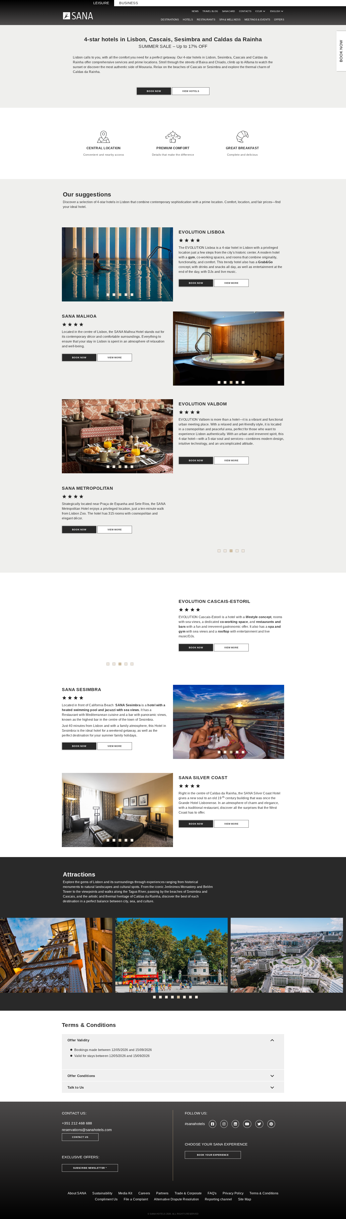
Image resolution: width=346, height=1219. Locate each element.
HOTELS (188, 19)
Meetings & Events (257, 19)
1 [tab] (108, 294)
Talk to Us (171, 1087)
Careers (144, 1193)
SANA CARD (228, 11)
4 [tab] (126, 294)
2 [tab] (114, 294)
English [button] (277, 11)
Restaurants (206, 19)
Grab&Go (265, 262)
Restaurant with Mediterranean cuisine (90, 714)
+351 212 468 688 (77, 1123)
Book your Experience (213, 1155)
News (195, 11)
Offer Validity (171, 1040)
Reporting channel (218, 1199)
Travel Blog (210, 11)
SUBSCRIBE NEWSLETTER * (90, 1168)
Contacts (245, 11)
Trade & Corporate (188, 1193)
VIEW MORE (231, 647)
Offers (279, 19)
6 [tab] (184, 997)
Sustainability (102, 1193)
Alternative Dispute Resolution (176, 1199)
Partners (162, 1193)
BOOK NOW (341, 51)
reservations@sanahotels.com (87, 1130)
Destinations (170, 19)
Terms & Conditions (263, 1193)
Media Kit (125, 1193)
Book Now (154, 91)
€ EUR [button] (260, 11)
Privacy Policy (233, 1193)
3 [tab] (120, 294)
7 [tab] (190, 997)
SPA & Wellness (229, 19)
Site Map (244, 1199)
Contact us (80, 1137)
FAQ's (212, 1193)
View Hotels (190, 91)
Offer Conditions (171, 1076)
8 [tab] (196, 997)
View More (231, 283)
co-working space (234, 622)
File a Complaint (136, 1199)
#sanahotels (195, 1124)
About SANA (77, 1193)
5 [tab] (132, 294)
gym (191, 257)
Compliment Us (106, 1199)
